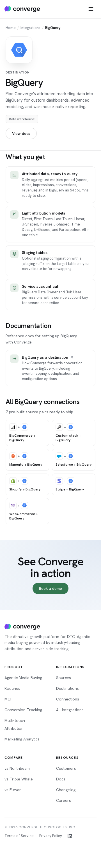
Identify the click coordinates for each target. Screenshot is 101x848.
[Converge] (22, 627)
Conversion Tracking (23, 709)
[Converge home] (22, 9)
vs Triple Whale (18, 779)
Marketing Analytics (22, 739)
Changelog (65, 789)
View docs (21, 133)
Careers (63, 800)
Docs (60, 779)
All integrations (70, 709)
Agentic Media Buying (23, 677)
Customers (66, 768)
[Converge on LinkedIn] (70, 836)
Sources (63, 677)
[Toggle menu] (91, 9)
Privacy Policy (50, 835)
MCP (8, 699)
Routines (12, 688)
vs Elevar (12, 789)
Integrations (30, 27)
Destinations (67, 688)
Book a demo (50, 588)
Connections (67, 699)
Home (11, 27)
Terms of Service (19, 835)
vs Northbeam (17, 768)
